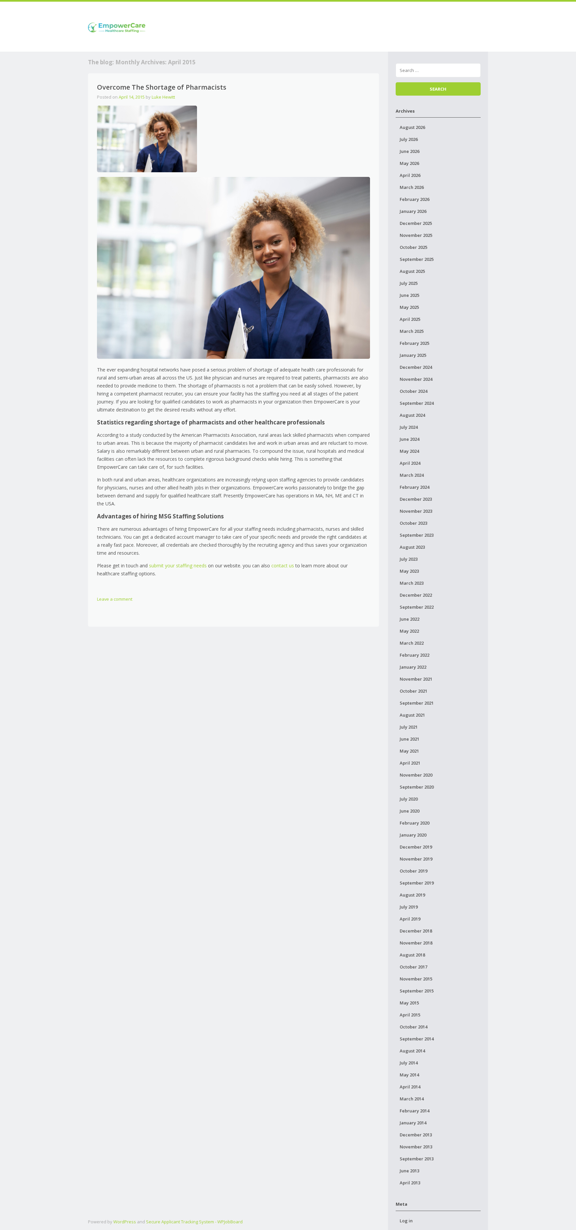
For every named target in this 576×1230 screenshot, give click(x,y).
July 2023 (409, 559)
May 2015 (409, 1003)
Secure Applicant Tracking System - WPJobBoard (194, 1222)
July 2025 (409, 283)
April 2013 (410, 1183)
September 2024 (417, 403)
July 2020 (409, 799)
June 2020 (409, 811)
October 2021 (413, 691)
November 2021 (416, 679)
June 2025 (409, 295)
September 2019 (417, 883)
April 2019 (410, 919)
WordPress (124, 1222)
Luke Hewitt (163, 97)
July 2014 (409, 1063)
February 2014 (414, 1111)
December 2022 (416, 595)
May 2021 (409, 751)
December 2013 (416, 1135)
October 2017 (413, 967)
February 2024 (414, 487)
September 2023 (417, 535)
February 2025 (414, 343)
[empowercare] (116, 26)
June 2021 (409, 739)
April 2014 (410, 1087)
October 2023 (413, 523)
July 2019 (409, 907)
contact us (282, 565)
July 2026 (409, 139)
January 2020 (413, 835)
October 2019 (413, 871)
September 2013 (417, 1159)
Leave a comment (114, 599)
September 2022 (417, 607)
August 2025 (412, 271)
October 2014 (413, 1027)
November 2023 (416, 511)
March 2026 (412, 187)
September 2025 (417, 259)
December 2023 (416, 499)
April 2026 (410, 175)
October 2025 (413, 247)
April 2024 (410, 463)
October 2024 (413, 391)
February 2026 (414, 199)
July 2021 (409, 727)
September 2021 (417, 703)
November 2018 (416, 943)
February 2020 (414, 823)
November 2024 (416, 379)
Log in (406, 1221)
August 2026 (412, 127)
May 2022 (409, 631)
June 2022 (409, 619)
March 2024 (412, 475)
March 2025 (412, 331)
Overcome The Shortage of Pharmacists (161, 87)
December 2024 (416, 367)
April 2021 (410, 763)
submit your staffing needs (178, 565)
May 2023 (409, 571)
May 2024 (409, 451)
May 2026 (409, 163)
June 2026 (409, 151)
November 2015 (416, 979)
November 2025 (416, 235)
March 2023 (412, 583)
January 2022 (413, 667)
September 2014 (417, 1039)
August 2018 (412, 955)
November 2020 (416, 775)
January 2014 (413, 1123)
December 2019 (416, 847)
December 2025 (416, 223)
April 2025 (410, 319)
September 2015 (417, 991)
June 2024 (409, 439)
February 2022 (414, 655)
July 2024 (409, 427)
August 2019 (412, 895)
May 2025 (409, 307)
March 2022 (412, 643)
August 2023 (412, 547)
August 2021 (412, 715)
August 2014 (412, 1051)
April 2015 (410, 1015)
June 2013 (409, 1171)
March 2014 (412, 1099)
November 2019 (416, 859)
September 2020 (417, 787)
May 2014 (409, 1075)
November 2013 (416, 1147)
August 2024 (412, 415)
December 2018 (416, 931)
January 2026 (413, 211)
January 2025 (413, 355)
